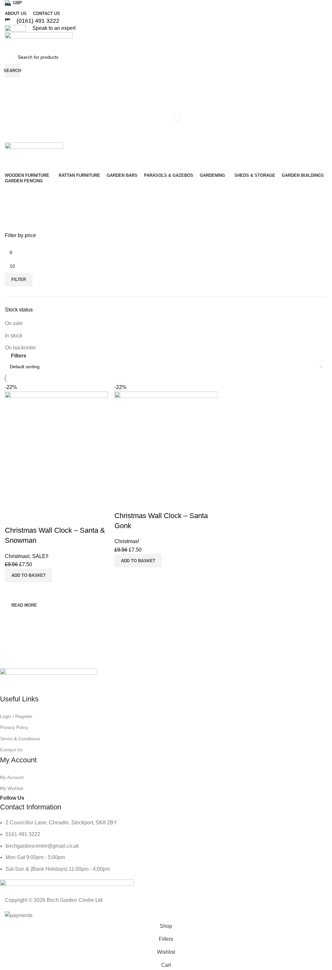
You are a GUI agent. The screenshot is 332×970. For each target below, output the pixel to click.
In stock (13, 335)
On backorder (20, 347)
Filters (18, 355)
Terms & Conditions (20, 738)
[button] (138, 560)
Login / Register (16, 716)
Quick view (140, 575)
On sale (14, 323)
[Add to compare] (122, 575)
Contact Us (11, 749)
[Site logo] (39, 40)
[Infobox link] (166, 21)
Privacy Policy (14, 727)
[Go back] (18, 204)
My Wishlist (11, 788)
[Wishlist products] (166, 97)
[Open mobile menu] (166, 135)
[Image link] (48, 681)
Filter (18, 279)
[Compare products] (166, 84)
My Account (12, 777)
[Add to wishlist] (122, 503)
